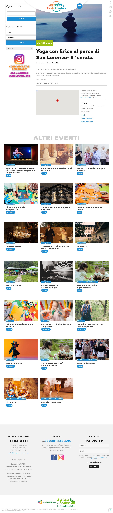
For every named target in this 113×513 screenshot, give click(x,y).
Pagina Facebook (86, 118)
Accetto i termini (95, 462)
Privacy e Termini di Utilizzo (99, 458)
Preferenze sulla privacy (72, 509)
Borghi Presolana (6, 509)
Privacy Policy (52, 509)
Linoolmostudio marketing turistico (15, 510)
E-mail (82, 115)
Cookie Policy (61, 509)
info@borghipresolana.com (19, 453)
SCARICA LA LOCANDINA (88, 97)
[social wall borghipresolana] (19, 65)
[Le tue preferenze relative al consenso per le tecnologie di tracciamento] (110, 510)
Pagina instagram (86, 121)
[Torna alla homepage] (56, 6)
